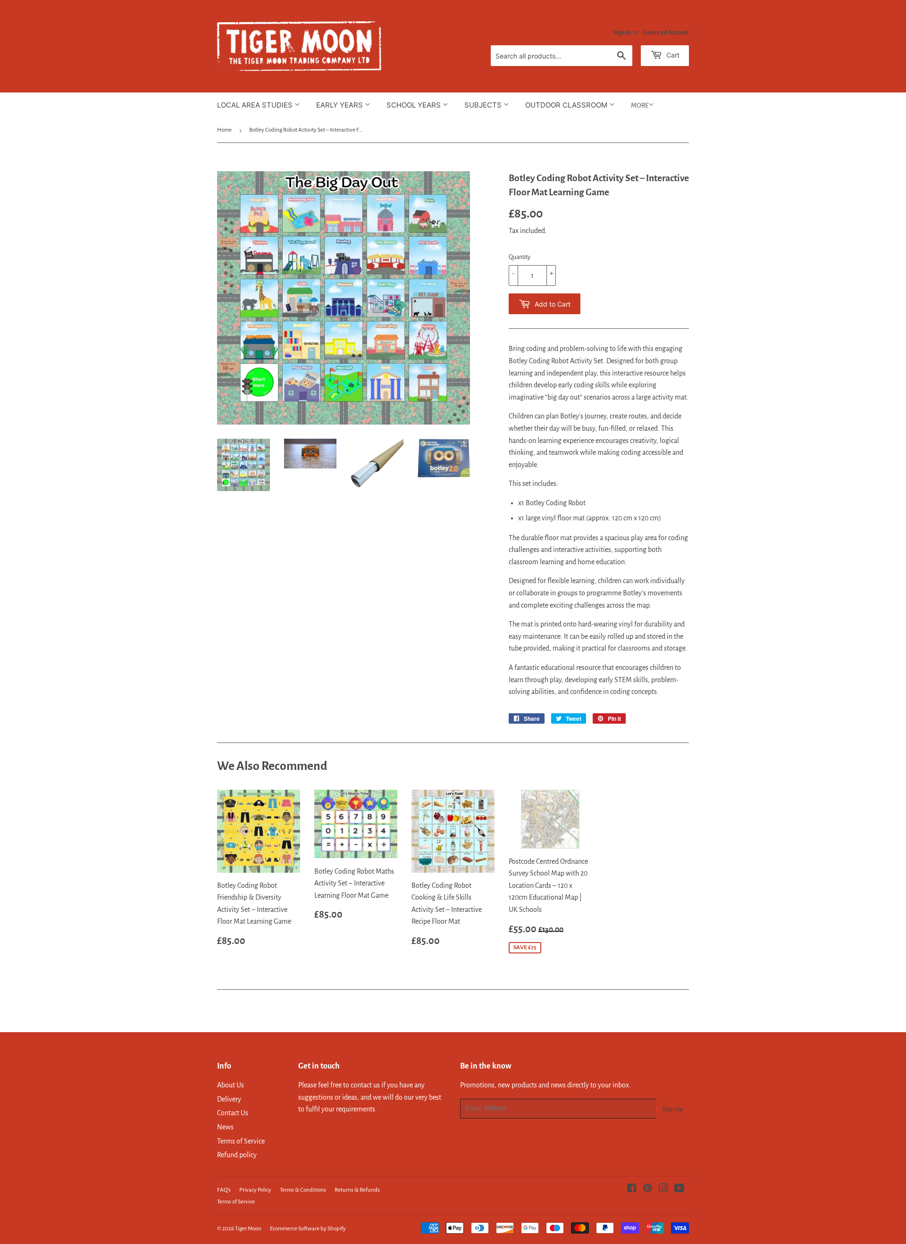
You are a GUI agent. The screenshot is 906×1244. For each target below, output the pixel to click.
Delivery (229, 1099)
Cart (672, 55)
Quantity (519, 257)
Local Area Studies (255, 104)
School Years (414, 104)
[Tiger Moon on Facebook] (632, 1189)
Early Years (340, 104)
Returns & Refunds (357, 1190)
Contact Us (232, 1113)
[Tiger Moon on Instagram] (663, 1189)
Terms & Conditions (303, 1190)
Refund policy (237, 1155)
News (225, 1127)
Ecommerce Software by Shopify (308, 1229)
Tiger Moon (248, 1229)
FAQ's (224, 1190)
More (639, 105)
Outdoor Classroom (567, 104)
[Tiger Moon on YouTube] (679, 1189)
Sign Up (672, 1108)
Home (224, 130)
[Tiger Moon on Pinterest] (648, 1189)
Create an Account (666, 32)
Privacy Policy (255, 1190)
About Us (230, 1085)
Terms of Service (241, 1141)
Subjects (483, 104)
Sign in (622, 32)
